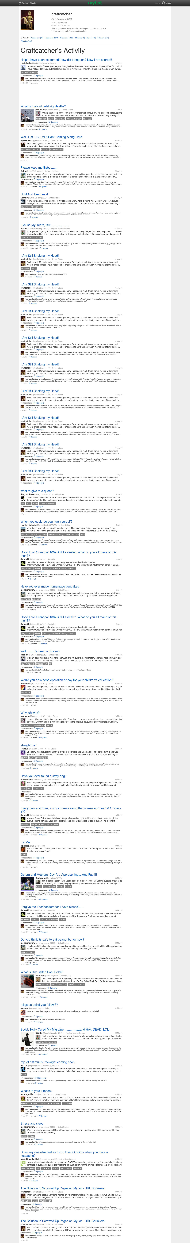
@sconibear (36, 654)
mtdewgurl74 (27, 1094)
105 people (41, 1078)
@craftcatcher (38, 259)
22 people (40, 240)
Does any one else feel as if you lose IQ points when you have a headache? (64, 1154)
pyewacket (26, 140)
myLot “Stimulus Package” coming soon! (48, 1062)
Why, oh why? (30, 712)
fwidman (40, 109)
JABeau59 (26, 779)
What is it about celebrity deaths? (43, 106)
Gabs (23, 170)
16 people (40, 922)
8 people (39, 667)
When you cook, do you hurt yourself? (46, 521)
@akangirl (33, 1008)
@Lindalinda (36, 63)
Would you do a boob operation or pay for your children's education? (67, 679)
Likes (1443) (91, 38)
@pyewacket (37, 140)
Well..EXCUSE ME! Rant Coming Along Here (51, 136)
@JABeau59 (36, 779)
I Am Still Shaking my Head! (40, 255)
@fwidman (48, 109)
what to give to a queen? (37, 490)
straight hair (29, 745)
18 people (40, 857)
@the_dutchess (41, 494)
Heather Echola (28, 524)
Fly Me (25, 842)
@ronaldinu (35, 683)
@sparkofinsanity (35, 228)
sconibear (25, 654)
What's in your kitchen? (36, 1090)
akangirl (24, 1008)
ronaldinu (25, 683)
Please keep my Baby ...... (39, 167)
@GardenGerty (42, 525)
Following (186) (26, 41)
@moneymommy (43, 590)
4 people (39, 75)
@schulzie (48, 975)
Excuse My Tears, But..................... (45, 224)
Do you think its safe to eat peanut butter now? (52, 939)
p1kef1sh (25, 845)
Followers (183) (103, 38)
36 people (40, 152)
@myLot (31, 1065)
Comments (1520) (67, 38)
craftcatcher (26, 259)
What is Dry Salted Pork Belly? (42, 972)
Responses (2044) (51, 38)
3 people (35, 217)
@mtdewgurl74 (40, 1094)
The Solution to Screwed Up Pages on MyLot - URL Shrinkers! (63, 1188)
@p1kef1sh (34, 846)
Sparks (24, 228)
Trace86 (24, 748)
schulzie (40, 975)
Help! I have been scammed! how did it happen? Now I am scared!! (66, 59)
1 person (44, 129)
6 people (39, 728)
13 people (40, 271)
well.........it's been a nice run (40, 651)
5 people (39, 506)
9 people (39, 602)
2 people (44, 187)
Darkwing (40, 877)
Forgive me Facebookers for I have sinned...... (52, 906)
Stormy (24, 197)
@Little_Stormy (34, 197)
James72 (25, 559)
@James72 (34, 559)
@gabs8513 (31, 171)
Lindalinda (26, 63)
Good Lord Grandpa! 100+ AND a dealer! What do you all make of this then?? (68, 554)
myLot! (24, 1065)
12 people (40, 179)
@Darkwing (50, 878)
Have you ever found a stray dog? (44, 775)
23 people (40, 695)
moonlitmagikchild (30, 1159)
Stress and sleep (32, 1123)
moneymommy (28, 589)
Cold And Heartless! (34, 194)
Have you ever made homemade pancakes (50, 586)
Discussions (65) (37, 38)
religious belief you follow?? (39, 1004)
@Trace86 (33, 748)
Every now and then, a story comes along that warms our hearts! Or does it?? (71, 810)
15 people (40, 537)
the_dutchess (27, 494)
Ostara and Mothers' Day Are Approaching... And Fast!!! (59, 874)
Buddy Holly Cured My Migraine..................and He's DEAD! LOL (65, 1029)
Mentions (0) (80, 38)
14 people (40, 571)
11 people (40, 210)
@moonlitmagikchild (47, 1159)
